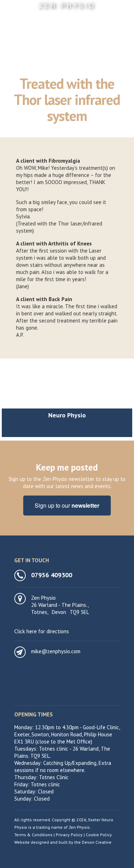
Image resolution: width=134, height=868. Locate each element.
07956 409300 (51, 575)
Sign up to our (67, 505)
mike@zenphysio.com (55, 651)
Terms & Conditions (33, 834)
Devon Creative (96, 842)
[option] (67, 400)
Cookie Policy (99, 834)
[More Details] (67, 385)
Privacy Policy (69, 834)
